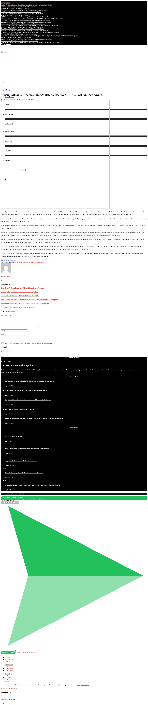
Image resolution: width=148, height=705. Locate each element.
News (7, 661)
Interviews (9, 665)
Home (7, 89)
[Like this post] (12, 262)
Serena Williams (6, 260)
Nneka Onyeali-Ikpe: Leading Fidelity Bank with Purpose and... (26, 303)
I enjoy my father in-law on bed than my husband (21, 461)
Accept (79, 685)
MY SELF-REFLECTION (13, 436)
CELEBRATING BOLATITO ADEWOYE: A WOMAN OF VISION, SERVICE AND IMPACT (30, 25)
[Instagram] (2, 44)
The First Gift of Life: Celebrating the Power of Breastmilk (19, 34)
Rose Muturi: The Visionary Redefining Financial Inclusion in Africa (22, 29)
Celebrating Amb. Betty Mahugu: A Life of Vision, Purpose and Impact (23, 24)
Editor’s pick (9, 670)
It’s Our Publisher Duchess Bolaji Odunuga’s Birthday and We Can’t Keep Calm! (26, 5)
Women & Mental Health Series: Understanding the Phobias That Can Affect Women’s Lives (30, 32)
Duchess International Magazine (16, 494)
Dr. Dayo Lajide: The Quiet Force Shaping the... (19, 292)
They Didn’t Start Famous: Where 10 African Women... (22, 288)
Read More (85, 685)
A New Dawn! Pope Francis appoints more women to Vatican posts (27, 448)
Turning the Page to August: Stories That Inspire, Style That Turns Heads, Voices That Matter (30, 42)
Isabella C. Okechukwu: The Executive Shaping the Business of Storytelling (25, 30)
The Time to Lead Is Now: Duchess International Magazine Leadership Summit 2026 (27, 20)
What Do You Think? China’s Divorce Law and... (20, 296)
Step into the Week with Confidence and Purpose (16, 37)
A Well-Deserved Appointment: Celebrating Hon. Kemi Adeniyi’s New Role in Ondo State (29, 17)
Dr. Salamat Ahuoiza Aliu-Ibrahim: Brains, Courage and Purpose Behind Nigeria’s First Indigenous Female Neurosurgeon (39, 36)
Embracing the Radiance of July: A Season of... (19, 307)
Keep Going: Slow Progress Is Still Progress (14, 15)
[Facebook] (1, 44)
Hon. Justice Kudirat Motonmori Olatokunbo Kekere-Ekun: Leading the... (30, 300)
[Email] (8, 44)
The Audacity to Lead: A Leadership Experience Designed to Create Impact (24, 10)
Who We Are (9, 97)
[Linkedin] (4, 44)
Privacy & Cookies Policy (9, 688)
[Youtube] (6, 44)
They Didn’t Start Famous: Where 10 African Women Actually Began (22, 13)
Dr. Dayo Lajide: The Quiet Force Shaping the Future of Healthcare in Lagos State (26, 39)
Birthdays (8, 674)
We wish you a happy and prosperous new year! (16, 8)
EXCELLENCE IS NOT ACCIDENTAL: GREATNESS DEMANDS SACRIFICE (26, 22)
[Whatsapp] (10, 44)
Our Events (9, 668)
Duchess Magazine (9, 99)
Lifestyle (8, 677)
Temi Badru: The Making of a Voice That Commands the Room (21, 12)
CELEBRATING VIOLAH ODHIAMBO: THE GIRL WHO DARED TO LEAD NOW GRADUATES (32, 18)
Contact (8, 681)
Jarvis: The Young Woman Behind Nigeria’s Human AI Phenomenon (22, 27)
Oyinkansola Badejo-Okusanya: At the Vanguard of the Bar (19, 41)
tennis (13, 260)
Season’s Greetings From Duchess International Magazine (24, 473)
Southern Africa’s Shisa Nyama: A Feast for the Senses (18, 7)
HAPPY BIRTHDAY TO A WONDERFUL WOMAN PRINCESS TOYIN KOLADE (32, 485)
